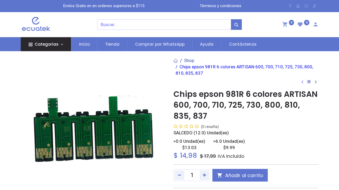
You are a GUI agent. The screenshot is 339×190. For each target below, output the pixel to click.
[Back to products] (309, 82)
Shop (189, 60)
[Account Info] (315, 25)
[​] (290, 6)
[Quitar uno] (179, 175)
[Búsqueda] (236, 24)
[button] (240, 175)
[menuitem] (84, 44)
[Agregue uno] (204, 175)
